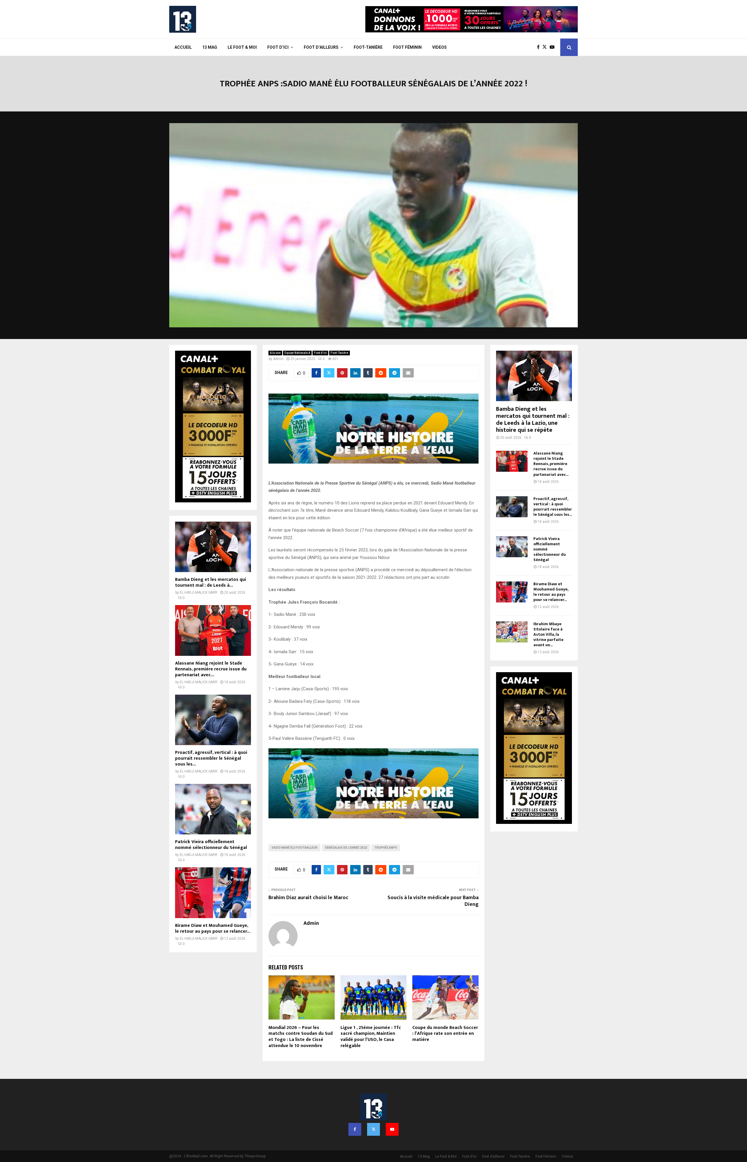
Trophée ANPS (385, 847)
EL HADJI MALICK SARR (198, 592)
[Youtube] (553, 47)
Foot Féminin (407, 47)
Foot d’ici (278, 47)
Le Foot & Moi (242, 47)
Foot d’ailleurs (321, 47)
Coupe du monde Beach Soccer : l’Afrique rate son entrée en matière (445, 1034)
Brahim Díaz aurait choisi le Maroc (308, 897)
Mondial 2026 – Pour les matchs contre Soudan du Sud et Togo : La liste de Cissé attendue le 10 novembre (300, 1037)
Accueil (183, 47)
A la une (275, 352)
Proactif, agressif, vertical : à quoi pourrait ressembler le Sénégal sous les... (211, 758)
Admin (278, 359)
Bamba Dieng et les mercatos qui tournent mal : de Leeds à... (210, 582)
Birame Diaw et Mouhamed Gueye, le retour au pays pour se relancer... (212, 928)
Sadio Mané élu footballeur (294, 847)
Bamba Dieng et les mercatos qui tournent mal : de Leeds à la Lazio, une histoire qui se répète (533, 419)
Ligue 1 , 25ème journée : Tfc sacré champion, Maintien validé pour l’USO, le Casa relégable (371, 1037)
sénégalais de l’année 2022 (346, 847)
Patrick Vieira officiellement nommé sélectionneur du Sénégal (211, 845)
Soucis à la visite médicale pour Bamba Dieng (433, 901)
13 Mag (209, 47)
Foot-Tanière (368, 47)
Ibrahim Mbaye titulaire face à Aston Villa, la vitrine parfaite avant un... (548, 634)
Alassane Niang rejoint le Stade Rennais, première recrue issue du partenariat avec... (211, 669)
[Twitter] (546, 47)
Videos (439, 47)
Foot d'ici (320, 352)
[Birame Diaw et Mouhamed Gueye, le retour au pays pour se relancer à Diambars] (213, 892)
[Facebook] (539, 47)
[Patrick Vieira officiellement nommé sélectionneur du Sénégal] (213, 809)
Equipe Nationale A (297, 352)
